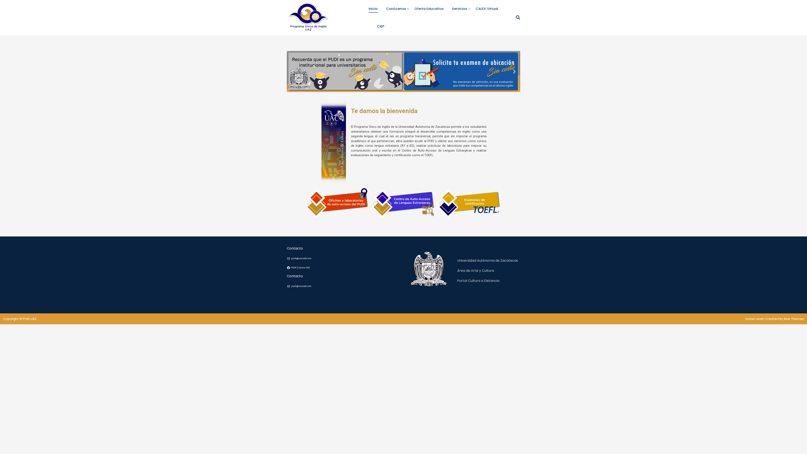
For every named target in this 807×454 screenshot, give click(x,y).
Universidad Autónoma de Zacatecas (487, 260)
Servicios (459, 8)
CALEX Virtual (487, 8)
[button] (292, 71)
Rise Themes (794, 319)
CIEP (380, 26)
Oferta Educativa (428, 8)
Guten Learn (755, 319)
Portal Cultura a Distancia (478, 280)
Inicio (373, 8)
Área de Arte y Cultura (475, 270)
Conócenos (396, 8)
